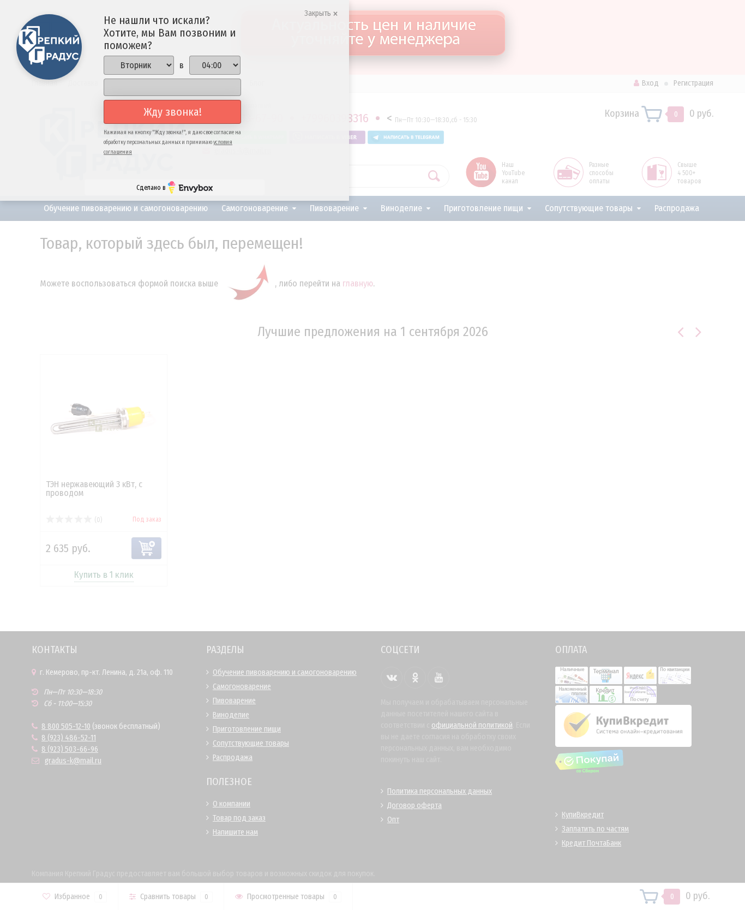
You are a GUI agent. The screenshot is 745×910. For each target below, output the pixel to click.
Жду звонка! (172, 111)
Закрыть (318, 13)
